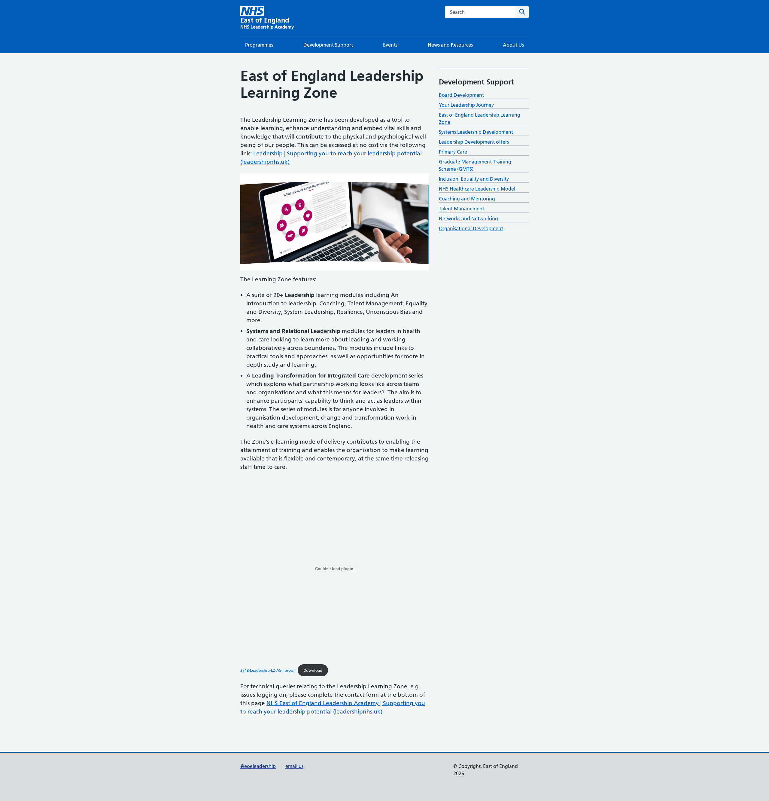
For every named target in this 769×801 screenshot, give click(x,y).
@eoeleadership (258, 766)
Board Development (461, 95)
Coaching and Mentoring (467, 199)
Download (312, 670)
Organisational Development (471, 228)
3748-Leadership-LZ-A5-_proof (267, 670)
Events (390, 45)
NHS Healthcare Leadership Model (477, 189)
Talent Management (461, 209)
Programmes (259, 45)
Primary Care (453, 152)
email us (294, 766)
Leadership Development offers (474, 142)
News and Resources (450, 45)
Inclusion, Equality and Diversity (474, 179)
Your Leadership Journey (466, 105)
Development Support (328, 45)
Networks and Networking (468, 219)
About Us (513, 45)
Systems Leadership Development (476, 132)
